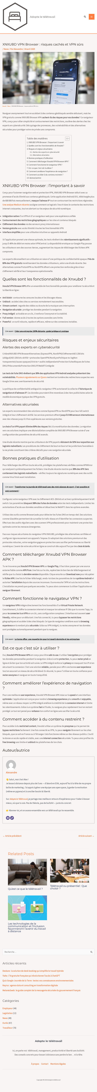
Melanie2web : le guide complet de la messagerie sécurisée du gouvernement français (41, 990)
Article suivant (86, 835)
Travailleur (7, 1027)
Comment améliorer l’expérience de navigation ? (48, 171)
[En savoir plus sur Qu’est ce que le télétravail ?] (27, 871)
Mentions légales (58, 1063)
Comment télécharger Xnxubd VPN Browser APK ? (49, 161)
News (6, 49)
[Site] (12, 818)
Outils (5, 1023)
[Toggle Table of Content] (66, 138)
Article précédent (12, 835)
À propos (35, 1063)
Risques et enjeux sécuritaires (41, 149)
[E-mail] (8, 818)
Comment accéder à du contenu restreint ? (46, 174)
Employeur (8, 1008)
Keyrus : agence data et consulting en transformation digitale (30, 985)
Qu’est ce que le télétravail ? (25, 888)
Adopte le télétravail (42, 16)
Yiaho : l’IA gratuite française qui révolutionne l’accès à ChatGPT (31, 975)
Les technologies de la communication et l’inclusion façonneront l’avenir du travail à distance (27, 927)
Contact (44, 1063)
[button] (85, 16)
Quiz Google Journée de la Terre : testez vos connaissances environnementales (38, 980)
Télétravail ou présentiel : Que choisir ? (68, 887)
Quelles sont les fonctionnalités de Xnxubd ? (46, 145)
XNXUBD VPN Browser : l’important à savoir (46, 142)
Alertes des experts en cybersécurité (46, 152)
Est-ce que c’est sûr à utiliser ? (41, 168)
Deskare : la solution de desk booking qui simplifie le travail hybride (33, 970)
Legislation (8, 1013)
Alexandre (11, 772)
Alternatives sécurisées (41, 155)
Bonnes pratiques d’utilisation (41, 158)
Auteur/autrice (35, 178)
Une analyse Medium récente (16, 204)
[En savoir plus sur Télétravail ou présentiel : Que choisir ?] (69, 870)
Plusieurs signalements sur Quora (31, 377)
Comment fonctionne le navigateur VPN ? (45, 165)
